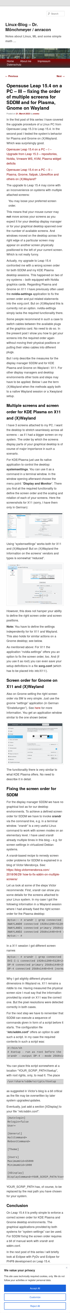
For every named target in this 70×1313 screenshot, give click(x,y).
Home (10, 61)
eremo (36, 113)
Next (61, 76)
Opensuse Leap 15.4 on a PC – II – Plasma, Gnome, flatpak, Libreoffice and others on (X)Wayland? (33, 174)
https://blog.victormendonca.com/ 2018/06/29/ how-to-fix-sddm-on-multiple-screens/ (33, 874)
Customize (35, 1297)
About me (25, 61)
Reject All (35, 1306)
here (38, 707)
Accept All (35, 1288)
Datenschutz (14, 64)
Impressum (44, 61)
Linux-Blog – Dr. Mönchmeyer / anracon (28, 27)
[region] (35, 1289)
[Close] (67, 1268)
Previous (11, 76)
